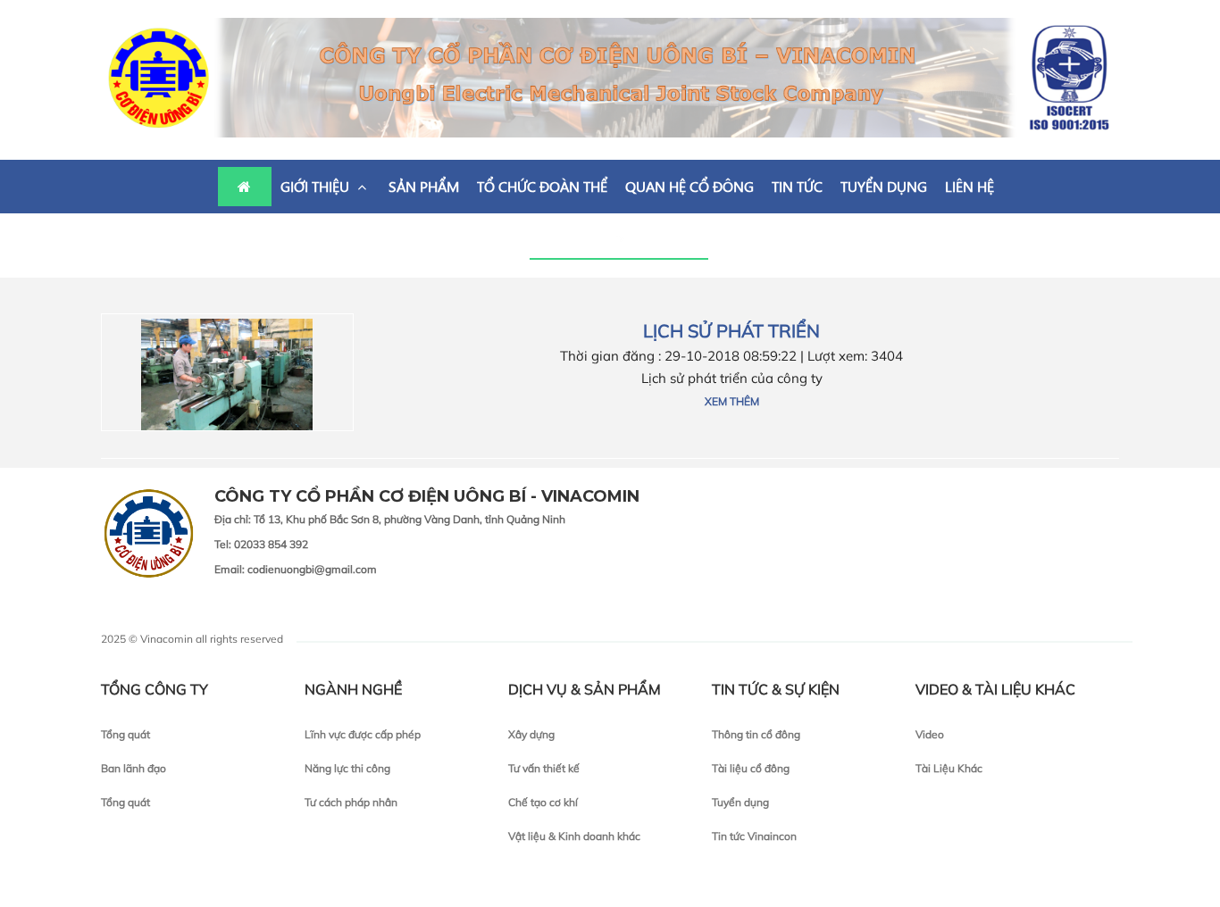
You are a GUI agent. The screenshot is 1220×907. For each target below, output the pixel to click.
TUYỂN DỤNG (883, 186)
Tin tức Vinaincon (754, 836)
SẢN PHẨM (424, 186)
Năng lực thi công (347, 768)
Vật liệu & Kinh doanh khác (574, 836)
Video (929, 734)
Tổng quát (125, 734)
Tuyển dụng (740, 802)
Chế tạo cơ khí (543, 802)
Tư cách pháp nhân (351, 802)
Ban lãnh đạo (133, 768)
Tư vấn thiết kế (544, 768)
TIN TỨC (797, 186)
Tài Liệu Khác (948, 768)
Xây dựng (531, 734)
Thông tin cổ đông (756, 734)
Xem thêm (732, 401)
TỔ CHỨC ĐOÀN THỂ (542, 186)
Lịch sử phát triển (731, 331)
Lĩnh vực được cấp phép (363, 734)
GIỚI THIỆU (316, 186)
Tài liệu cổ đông (751, 768)
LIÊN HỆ (969, 186)
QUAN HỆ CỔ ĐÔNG (689, 186)
